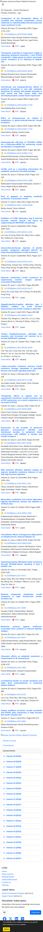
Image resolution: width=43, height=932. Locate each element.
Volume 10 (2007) (13, 858)
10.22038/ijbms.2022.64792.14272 (18, 262)
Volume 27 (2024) (13, 767)
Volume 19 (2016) (13, 810)
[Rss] (22, 919)
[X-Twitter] (10, 919)
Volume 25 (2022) (13, 778)
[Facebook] (4, 919)
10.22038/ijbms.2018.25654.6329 (17, 543)
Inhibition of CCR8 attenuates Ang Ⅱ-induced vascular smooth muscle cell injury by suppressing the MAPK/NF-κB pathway (21, 220)
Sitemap (5, 885)
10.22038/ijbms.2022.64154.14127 (18, 288)
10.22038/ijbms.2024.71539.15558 (18, 205)
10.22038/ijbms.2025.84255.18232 (18, 71)
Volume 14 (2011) (13, 837)
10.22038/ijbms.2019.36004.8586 (17, 409)
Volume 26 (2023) (13, 772)
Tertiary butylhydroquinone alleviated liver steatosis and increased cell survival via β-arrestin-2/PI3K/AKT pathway (21, 336)
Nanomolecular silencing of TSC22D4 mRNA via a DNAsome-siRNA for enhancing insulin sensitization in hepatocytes (21, 144)
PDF (20, 46)
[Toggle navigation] (21, 4)
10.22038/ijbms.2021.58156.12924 (18, 348)
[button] (26, 924)
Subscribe (35, 912)
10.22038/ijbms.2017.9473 (15, 576)
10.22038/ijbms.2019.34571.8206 (17, 443)
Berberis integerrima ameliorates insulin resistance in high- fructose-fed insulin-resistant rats (21, 596)
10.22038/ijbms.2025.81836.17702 (18, 105)
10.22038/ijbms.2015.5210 (15, 694)
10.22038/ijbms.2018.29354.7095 (17, 513)
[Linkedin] (16, 919)
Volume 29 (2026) (13, 756)
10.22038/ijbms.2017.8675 (15, 637)
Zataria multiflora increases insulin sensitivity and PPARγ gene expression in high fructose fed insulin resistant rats (21, 712)
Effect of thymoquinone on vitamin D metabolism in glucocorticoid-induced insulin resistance (21, 120)
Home (4, 871)
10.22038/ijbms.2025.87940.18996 (18, 34)
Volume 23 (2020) (13, 788)
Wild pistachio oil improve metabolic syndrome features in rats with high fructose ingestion (21, 472)
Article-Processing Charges (13, 893)
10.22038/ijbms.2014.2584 (15, 721)
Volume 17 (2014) (13, 821)
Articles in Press (9, 741)
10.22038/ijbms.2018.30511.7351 (17, 483)
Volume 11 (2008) (13, 853)
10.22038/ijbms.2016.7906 (15, 668)
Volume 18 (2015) (13, 815)
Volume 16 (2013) (13, 826)
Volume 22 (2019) (13, 794)
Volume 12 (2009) (13, 848)
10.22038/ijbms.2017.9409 (15, 608)
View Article (6, 46)
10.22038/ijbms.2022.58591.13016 (18, 315)
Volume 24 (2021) (13, 783)
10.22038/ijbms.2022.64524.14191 (18, 232)
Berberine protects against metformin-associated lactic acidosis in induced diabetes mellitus (21, 629)
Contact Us (6, 882)
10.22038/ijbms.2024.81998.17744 (18, 153)
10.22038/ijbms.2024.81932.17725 (18, 129)
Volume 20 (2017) (13, 805)
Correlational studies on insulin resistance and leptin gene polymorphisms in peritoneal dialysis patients (21, 683)
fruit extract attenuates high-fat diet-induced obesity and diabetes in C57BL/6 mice (21, 501)
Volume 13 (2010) (13, 842)
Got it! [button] (6, 929)
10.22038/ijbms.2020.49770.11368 (18, 380)
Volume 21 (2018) (13, 799)
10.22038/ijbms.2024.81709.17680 (18, 180)
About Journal (7, 874)
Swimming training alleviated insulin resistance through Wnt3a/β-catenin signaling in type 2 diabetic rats (21, 564)
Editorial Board (8, 877)
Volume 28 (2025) (13, 762)
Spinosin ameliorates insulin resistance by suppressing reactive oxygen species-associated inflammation (21, 280)
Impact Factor (7, 896)
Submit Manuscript (9, 880)
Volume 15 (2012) (13, 831)
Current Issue (8, 745)
